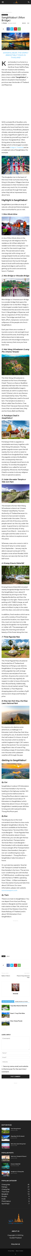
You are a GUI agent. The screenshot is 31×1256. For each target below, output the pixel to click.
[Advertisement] (15, 7)
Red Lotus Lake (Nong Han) (18, 1143)
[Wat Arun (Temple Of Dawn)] (6, 1158)
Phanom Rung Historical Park (23, 976)
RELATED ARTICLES (8, 1001)
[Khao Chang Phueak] (6, 1023)
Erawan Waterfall (15, 1164)
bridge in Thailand (16, 147)
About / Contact (19, 1250)
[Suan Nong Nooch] (6, 1130)
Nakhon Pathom (6, 976)
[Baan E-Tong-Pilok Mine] (6, 1015)
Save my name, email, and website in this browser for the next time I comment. (15, 1069)
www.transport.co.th (9, 890)
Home (3, 12)
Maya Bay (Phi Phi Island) (17, 1136)
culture (8, 956)
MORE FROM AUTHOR (21, 1001)
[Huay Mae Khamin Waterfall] (6, 1007)
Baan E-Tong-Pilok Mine (17, 1013)
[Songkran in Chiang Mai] (6, 1173)
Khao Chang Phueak (16, 1021)
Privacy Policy (11, 1250)
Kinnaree (5, 23)
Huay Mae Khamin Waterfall (18, 1006)
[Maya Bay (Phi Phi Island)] (6, 1138)
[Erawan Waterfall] (6, 1166)
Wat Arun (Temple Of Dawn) (18, 1156)
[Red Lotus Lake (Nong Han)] (6, 1146)
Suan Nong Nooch (16, 1128)
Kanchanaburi (9, 12)
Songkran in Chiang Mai (17, 1171)
